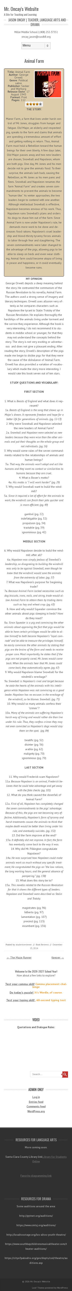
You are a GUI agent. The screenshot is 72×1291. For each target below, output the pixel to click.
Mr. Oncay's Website (21, 8)
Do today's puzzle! (21, 992)
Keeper (58, 957)
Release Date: (16, 91)
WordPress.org (36, 1111)
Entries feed (36, 1102)
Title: (10, 71)
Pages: (16, 100)
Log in (36, 1097)
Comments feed (36, 1106)
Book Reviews (42, 944)
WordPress (62, 1287)
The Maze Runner (19, 957)
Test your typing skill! (20, 1000)
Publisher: (14, 86)
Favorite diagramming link (36, 1175)
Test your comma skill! (20, 984)
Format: (15, 97)
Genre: (13, 80)
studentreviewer (24, 944)
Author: (13, 74)
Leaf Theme (38, 1287)
